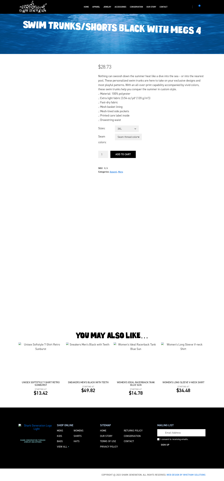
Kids (59, 436)
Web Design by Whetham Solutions (186, 474)
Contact (163, 7)
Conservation (136, 7)
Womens (78, 430)
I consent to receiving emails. (174, 439)
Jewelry (107, 7)
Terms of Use (108, 441)
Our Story (151, 7)
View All (63, 446)
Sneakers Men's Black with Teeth (88, 382)
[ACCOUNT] (204, 6)
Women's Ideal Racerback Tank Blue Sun (136, 384)
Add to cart (123, 154)
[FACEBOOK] (169, 6)
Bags (60, 441)
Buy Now (31, 362)
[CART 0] (197, 6)
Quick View (52, 362)
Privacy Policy (109, 446)
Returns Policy (133, 430)
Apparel (96, 7)
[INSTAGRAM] (174, 6)
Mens (120, 171)
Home (86, 7)
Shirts (78, 436)
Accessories (120, 7)
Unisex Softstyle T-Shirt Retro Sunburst (41, 384)
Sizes (101, 128)
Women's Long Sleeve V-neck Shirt (183, 382)
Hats (77, 441)
